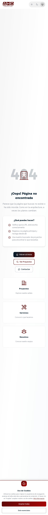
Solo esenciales (24, 510)
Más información (38, 498)
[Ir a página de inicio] (8, 4)
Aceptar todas (24, 504)
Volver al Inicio (25, 254)
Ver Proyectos (26, 262)
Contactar (25, 269)
